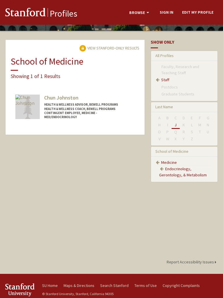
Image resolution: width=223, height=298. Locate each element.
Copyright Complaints (181, 285)
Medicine (169, 162)
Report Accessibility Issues (191, 262)
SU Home (50, 285)
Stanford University (20, 290)
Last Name (164, 106)
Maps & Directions (79, 285)
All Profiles (164, 55)
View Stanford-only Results (113, 48)
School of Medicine (171, 151)
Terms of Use (145, 285)
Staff (165, 79)
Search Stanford (114, 285)
